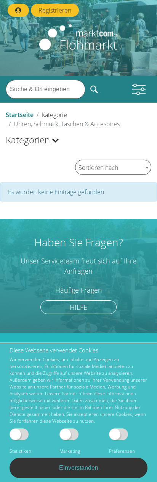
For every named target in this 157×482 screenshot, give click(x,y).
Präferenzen (122, 451)
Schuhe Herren (33, 323)
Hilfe (78, 307)
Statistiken (20, 451)
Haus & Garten (29, 223)
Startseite (20, 115)
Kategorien (29, 139)
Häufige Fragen (78, 290)
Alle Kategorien (30, 156)
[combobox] (113, 167)
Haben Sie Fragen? (78, 242)
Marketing (69, 451)
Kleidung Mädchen (38, 336)
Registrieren (54, 10)
